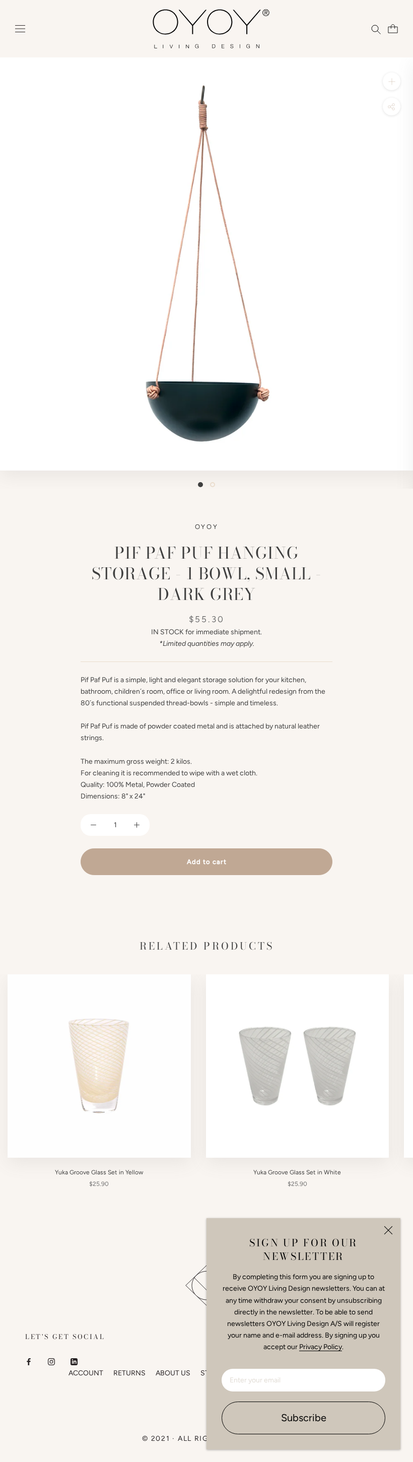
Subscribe (303, 1418)
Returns (129, 1373)
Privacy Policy (320, 1347)
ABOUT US (173, 1373)
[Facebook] (28, 1361)
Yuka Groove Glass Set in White (297, 1172)
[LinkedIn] (74, 1361)
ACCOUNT (85, 1373)
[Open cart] (391, 29)
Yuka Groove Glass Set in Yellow (99, 1172)
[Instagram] (51, 1361)
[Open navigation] (20, 29)
